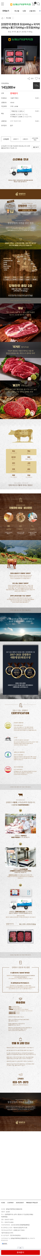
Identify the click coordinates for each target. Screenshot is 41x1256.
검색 (38, 3)
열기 (20, 1248)
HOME (3, 1203)
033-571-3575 (9, 1219)
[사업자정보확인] (24, 1225)
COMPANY (10, 1203)
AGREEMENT (20, 1203)
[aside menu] (2, 4)
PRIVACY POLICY (32, 1203)
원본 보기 (4, 148)
